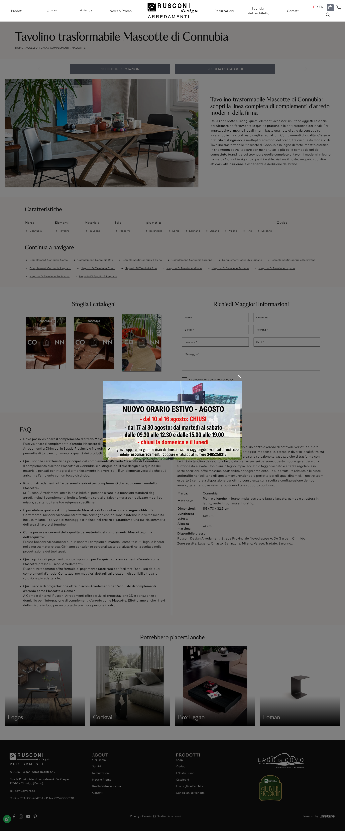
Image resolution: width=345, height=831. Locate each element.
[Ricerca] (328, 14)
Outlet (52, 11)
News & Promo (121, 11)
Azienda (86, 10)
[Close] (239, 376)
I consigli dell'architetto (259, 10)
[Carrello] (339, 7)
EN (321, 7)
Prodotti (17, 11)
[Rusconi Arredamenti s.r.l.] (172, 9)
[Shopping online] (330, 7)
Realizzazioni (224, 11)
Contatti (293, 11)
